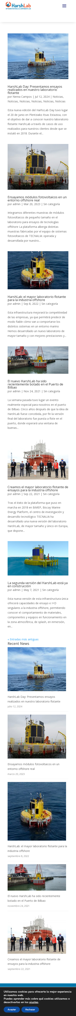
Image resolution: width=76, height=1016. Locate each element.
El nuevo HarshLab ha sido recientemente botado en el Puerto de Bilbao (35, 384)
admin (16, 204)
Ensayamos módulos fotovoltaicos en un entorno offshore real (37, 198)
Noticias (58, 96)
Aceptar (12, 1009)
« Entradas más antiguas (23, 639)
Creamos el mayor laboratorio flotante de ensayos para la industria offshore (38, 488)
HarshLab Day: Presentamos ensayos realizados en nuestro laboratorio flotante (35, 89)
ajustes (33, 1002)
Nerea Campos (22, 96)
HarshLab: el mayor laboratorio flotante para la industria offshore (37, 298)
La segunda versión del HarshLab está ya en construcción (38, 584)
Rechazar (30, 1009)
